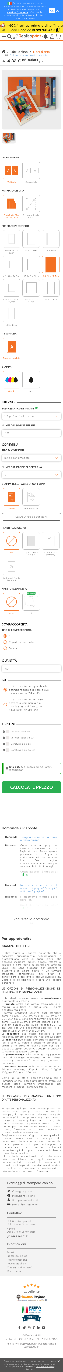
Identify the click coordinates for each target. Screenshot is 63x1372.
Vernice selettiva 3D (22, 737)
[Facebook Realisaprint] (20, 1327)
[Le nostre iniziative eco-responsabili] (36, 408)
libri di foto (19, 1077)
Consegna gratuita (22, 1191)
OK (52, 10)
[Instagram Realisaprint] (29, 1327)
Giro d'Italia (14, 1271)
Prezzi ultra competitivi (25, 1204)
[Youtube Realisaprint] (43, 1327)
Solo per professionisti (25, 1200)
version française (17, 12)
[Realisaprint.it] (15, 37)
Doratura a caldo (21, 743)
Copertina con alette (21, 642)
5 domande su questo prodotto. (28, 55)
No (10, 635)
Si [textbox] (5, 474)
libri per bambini (41, 1077)
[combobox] (31, 416)
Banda (13, 648)
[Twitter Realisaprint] (24, 1327)
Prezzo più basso (17, 1255)
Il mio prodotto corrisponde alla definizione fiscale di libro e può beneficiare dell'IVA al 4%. (29, 690)
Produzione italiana (23, 1195)
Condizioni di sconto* (19, 1267)
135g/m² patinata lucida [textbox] (19, 416)
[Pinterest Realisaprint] (34, 1327)
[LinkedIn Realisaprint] (39, 1327)
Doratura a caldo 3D (23, 749)
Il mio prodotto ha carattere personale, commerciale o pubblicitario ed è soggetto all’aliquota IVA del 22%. (26, 704)
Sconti (10, 1251)
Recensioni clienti (17, 1263)
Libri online (19, 52)
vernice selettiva (20, 731)
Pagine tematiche (17, 1259)
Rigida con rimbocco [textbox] (17, 457)
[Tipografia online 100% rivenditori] (31, 36)
